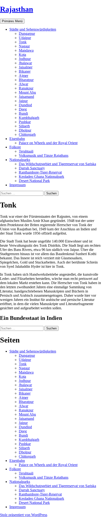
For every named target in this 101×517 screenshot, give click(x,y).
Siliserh (24, 126)
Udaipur (25, 38)
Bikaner (25, 71)
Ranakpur (26, 88)
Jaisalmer (25, 67)
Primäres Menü (12, 21)
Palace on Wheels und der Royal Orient (48, 143)
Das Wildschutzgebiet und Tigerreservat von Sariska (57, 164)
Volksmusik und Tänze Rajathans (43, 155)
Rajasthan (16, 9)
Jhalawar (25, 63)
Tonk (23, 42)
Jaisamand (26, 97)
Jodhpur (25, 59)
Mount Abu (27, 92)
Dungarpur (27, 34)
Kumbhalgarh (29, 118)
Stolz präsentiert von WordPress (23, 515)
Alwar (23, 84)
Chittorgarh (27, 134)
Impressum (17, 185)
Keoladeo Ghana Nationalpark (41, 176)
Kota (22, 55)
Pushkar (25, 122)
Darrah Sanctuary (32, 168)
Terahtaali (26, 151)
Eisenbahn (17, 139)
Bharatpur (26, 80)
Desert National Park (34, 181)
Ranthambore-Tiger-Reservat (40, 172)
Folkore (15, 147)
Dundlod (25, 105)
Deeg (23, 109)
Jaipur (23, 101)
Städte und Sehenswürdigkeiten (32, 29)
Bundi (23, 113)
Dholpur (25, 130)
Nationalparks (19, 160)
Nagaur (24, 46)
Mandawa (26, 50)
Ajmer (23, 76)
